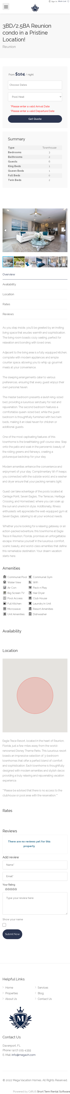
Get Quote (35, 118)
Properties (11, 993)
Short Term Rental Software (53, 1091)
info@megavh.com (24, 1055)
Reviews (8, 314)
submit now (12, 934)
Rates (6, 304)
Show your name (13, 919)
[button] (5, 230)
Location (8, 294)
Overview (9, 274)
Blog (41, 993)
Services (43, 987)
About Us (11, 999)
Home (9, 987)
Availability (9, 284)
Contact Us (45, 999)
